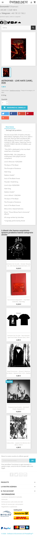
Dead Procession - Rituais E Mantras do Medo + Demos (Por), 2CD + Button (18, 372)
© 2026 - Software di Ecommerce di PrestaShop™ (17, 534)
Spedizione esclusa (15, 90)
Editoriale (4, 499)
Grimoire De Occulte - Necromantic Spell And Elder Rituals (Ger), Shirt (18, 336)
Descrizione (10, 127)
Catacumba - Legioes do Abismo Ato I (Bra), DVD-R (18, 444)
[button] (5, 113)
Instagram (25, 474)
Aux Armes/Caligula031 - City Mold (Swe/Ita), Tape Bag (18, 300)
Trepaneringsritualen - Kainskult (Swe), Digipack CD (18, 408)
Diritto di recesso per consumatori (12, 504)
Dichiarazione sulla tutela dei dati (12, 502)
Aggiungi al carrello (14, 107)
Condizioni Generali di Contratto (11, 497)
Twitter (16, 474)
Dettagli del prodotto (13, 130)
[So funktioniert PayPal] (6, 528)
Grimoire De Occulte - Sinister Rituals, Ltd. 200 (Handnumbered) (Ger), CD (18, 265)
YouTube (21, 474)
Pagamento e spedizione (9, 507)
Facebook (12, 474)
